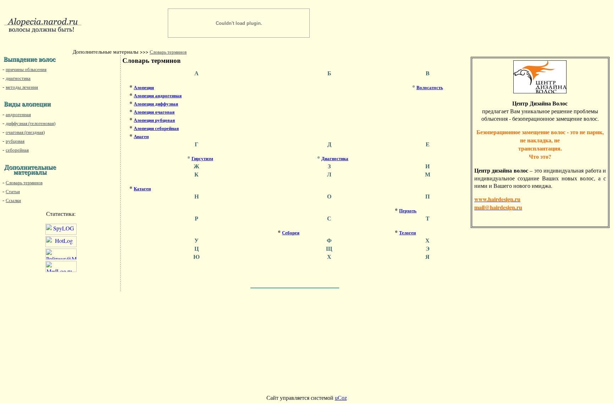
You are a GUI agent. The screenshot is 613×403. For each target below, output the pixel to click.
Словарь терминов (168, 52)
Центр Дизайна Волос (540, 103)
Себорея (290, 232)
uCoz (341, 398)
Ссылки (13, 200)
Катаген (142, 188)
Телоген (407, 232)
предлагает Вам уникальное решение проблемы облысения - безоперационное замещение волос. (540, 114)
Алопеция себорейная (156, 128)
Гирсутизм (202, 158)
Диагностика (334, 158)
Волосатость (429, 87)
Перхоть (407, 210)
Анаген (141, 136)
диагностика (18, 78)
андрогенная (18, 114)
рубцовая (15, 141)
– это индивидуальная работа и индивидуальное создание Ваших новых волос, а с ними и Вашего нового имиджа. (540, 178)
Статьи (13, 191)
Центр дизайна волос (501, 170)
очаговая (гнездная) (25, 132)
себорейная (17, 150)
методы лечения (22, 87)
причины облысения (26, 69)
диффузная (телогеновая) (30, 123)
